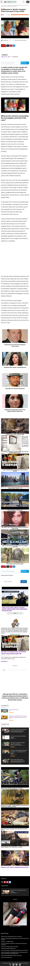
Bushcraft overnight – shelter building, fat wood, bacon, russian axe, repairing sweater (15, 806)
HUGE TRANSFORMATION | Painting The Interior (11, 955)
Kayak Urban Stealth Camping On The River (12, 788)
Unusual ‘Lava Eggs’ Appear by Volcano (9, 946)
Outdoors (12, 754)
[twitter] (2, 882)
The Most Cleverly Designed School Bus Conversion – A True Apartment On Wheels (18, 752)
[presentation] (3, 599)
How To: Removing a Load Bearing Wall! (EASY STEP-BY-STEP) (14, 950)
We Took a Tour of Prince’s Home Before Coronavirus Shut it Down (15, 528)
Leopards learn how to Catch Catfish (15, 434)
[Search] (23, 2)
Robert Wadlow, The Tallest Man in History (11, 847)
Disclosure (15, 665)
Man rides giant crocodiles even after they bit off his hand (14, 829)
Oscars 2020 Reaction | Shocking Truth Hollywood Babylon (15, 470)
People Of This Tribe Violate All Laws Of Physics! (11, 936)
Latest (5, 5)
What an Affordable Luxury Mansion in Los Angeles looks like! (15, 546)
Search (25, 62)
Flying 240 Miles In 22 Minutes (15, 510)
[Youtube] (5, 882)
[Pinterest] (7, 882)
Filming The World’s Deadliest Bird (8, 948)
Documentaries (13, 892)
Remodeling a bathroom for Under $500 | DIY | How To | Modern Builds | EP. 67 (15, 452)
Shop (28, 2)
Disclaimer (21, 963)
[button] (8, 613)
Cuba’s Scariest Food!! (14, 709)
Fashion (11, 738)
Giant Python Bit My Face (6, 957)
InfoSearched (5, 40)
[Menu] (1, 2)
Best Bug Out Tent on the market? (15, 564)
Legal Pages (25, 963)
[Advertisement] (15, 259)
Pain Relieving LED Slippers (15, 926)
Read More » (4, 661)
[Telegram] (10, 882)
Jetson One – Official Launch (7, 941)
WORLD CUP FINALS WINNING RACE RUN (14, 867)
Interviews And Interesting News (13, 5)
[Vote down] (6, 15)
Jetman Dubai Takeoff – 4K (15, 488)
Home (2, 5)
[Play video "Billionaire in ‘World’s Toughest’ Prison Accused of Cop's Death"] (15, 105)
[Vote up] (9, 15)
